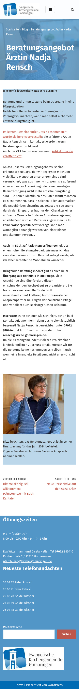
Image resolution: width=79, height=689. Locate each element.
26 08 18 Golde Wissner (18, 610)
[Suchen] (72, 9)
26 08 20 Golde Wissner (18, 596)
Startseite (12, 29)
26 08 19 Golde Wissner (18, 603)
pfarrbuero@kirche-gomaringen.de (27, 561)
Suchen (66, 634)
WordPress (55, 685)
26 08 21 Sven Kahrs (16, 589)
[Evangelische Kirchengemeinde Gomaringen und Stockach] (21, 9)
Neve (20, 685)
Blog (25, 29)
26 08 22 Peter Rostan (17, 582)
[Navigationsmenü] (50, 9)
